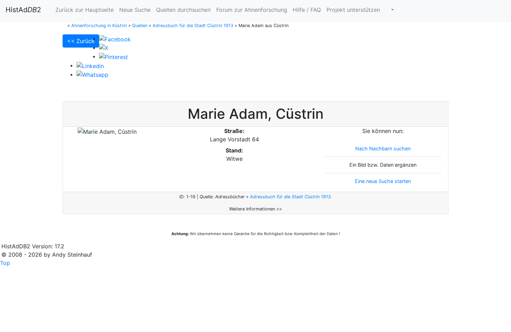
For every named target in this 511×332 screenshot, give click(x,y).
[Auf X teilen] (103, 47)
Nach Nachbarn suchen (383, 148)
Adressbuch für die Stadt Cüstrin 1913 (290, 196)
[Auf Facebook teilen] (115, 38)
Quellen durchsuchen (183, 9)
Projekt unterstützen (353, 9)
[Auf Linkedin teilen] (90, 65)
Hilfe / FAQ (307, 9)
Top (5, 262)
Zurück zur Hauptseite (84, 9)
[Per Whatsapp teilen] (92, 74)
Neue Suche (135, 9)
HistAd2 (23, 10)
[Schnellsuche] (390, 10)
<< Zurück (81, 41)
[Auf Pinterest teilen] (113, 56)
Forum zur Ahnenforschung (251, 9)
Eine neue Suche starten (383, 181)
